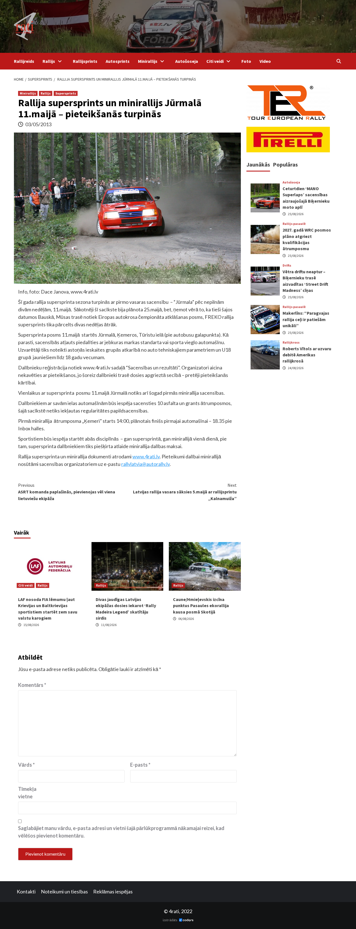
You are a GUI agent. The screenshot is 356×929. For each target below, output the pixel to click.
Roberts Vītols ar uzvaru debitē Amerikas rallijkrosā (307, 355)
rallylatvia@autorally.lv (145, 464)
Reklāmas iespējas (113, 891)
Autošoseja (186, 61)
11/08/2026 (109, 625)
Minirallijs (147, 61)
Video (265, 61)
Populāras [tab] (285, 164)
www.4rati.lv (146, 456)
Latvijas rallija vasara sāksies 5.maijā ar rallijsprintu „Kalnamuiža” (185, 491)
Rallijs (49, 61)
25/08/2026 (295, 214)
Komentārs (32, 685)
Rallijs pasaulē (294, 223)
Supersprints (65, 93)
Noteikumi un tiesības (64, 891)
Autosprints (118, 61)
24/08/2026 (295, 368)
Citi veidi (215, 61)
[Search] (338, 61)
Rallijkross (291, 342)
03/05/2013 (38, 124)
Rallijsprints (85, 61)
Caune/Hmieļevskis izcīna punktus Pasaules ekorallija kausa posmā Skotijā (201, 606)
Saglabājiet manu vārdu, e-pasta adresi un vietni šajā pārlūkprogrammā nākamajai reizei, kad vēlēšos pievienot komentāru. (121, 832)
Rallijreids (24, 61)
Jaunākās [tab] (258, 164)
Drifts (287, 265)
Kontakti (26, 891)
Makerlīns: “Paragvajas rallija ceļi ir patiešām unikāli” (306, 319)
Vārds (26, 765)
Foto (246, 61)
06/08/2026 (186, 619)
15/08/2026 (31, 625)
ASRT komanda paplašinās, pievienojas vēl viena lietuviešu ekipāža (66, 491)
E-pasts (140, 765)
